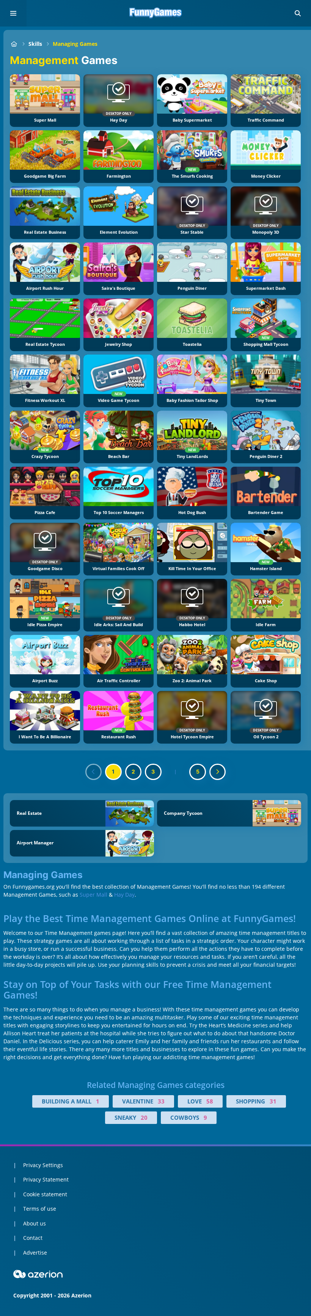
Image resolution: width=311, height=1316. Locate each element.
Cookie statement (45, 1194)
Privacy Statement (46, 1179)
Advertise (35, 1252)
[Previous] (93, 772)
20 (144, 1117)
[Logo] (155, 13)
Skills (35, 43)
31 (273, 1101)
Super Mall (93, 894)
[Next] (217, 772)
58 (209, 1101)
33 (161, 1101)
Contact (32, 1237)
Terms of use (39, 1208)
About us (34, 1223)
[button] (297, 13)
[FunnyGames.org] (14, 44)
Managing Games (75, 43)
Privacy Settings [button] (43, 1165)
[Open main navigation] (13, 13)
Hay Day (124, 894)
